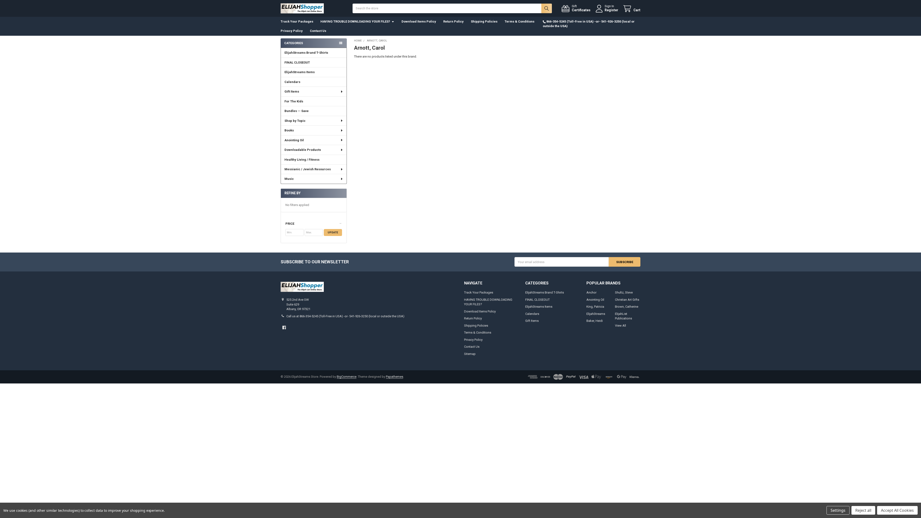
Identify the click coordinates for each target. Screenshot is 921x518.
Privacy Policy (292, 31)
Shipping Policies (484, 21)
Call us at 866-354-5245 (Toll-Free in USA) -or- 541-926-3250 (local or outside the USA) (345, 316)
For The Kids (293, 101)
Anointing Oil (294, 140)
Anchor (591, 292)
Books (289, 130)
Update (333, 232)
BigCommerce (346, 376)
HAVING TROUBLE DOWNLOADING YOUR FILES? (355, 21)
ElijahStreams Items (299, 72)
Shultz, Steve (624, 292)
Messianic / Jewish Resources (307, 169)
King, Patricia (595, 306)
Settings (838, 510)
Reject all (863, 510)
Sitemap (470, 354)
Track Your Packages (297, 21)
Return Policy (453, 21)
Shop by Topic (295, 121)
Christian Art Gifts (627, 299)
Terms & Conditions (519, 21)
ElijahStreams (595, 314)
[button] (313, 224)
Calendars (292, 82)
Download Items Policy (418, 21)
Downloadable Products (302, 150)
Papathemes (394, 376)
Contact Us (318, 31)
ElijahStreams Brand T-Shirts (306, 52)
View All (620, 325)
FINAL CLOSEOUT (297, 62)
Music (289, 179)
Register (611, 10)
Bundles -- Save (296, 111)
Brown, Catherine (626, 306)
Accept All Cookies (897, 510)
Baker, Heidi (594, 321)
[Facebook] (284, 327)
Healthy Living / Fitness (301, 159)
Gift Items (291, 91)
